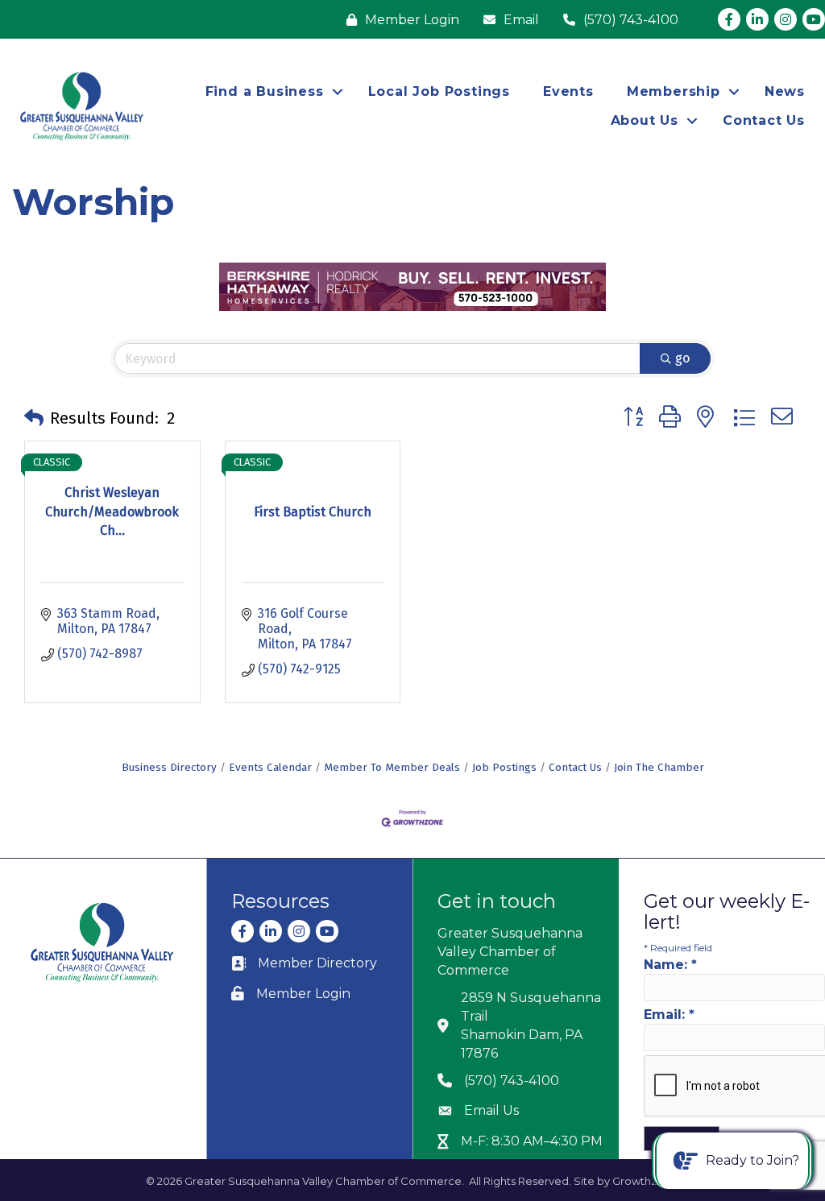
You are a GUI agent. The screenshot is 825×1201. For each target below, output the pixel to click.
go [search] (682, 358)
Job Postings (504, 767)
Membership (673, 91)
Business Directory (169, 767)
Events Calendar (270, 767)
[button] (34, 418)
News (785, 91)
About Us (644, 120)
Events (568, 91)
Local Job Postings (439, 91)
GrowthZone (645, 1180)
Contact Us (764, 120)
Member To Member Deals (392, 767)
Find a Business (264, 91)
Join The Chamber (659, 767)
